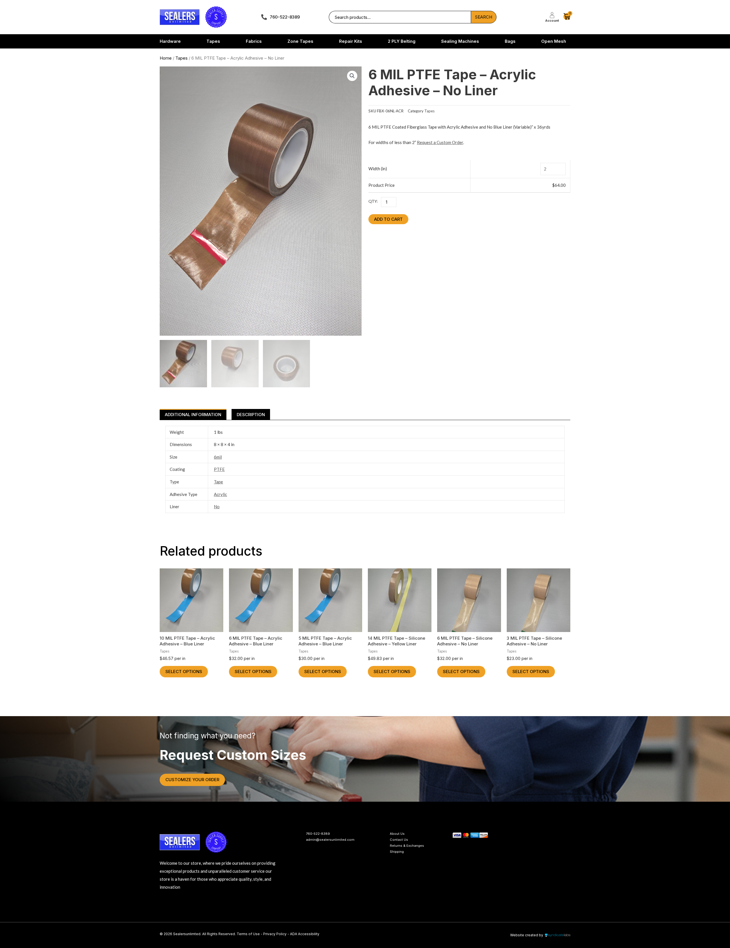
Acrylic (220, 494)
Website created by (526, 935)
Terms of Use (249, 934)
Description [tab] (251, 414)
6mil (218, 456)
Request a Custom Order (440, 142)
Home (166, 58)
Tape (218, 481)
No (217, 506)
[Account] (552, 15)
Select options (183, 671)
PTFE (219, 469)
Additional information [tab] (193, 414)
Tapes (181, 58)
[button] (352, 76)
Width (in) (377, 168)
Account (552, 21)
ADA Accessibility (304, 934)
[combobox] (400, 17)
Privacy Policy (275, 934)
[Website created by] (557, 935)
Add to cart (388, 219)
